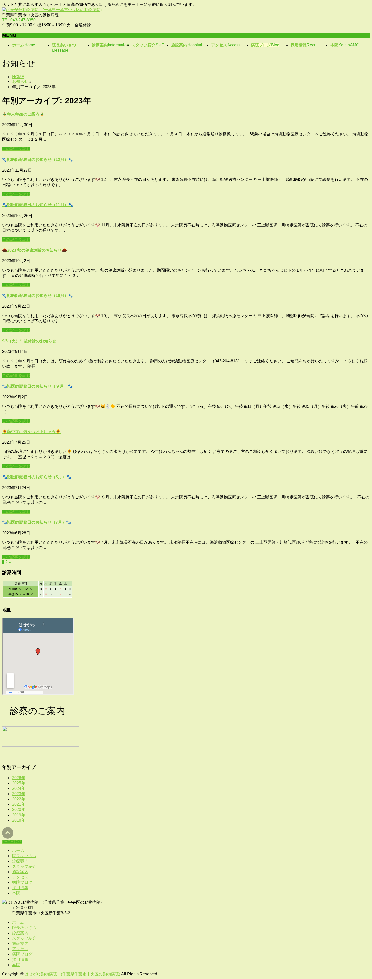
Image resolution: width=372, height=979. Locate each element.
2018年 (18, 820)
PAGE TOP (360, 944)
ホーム (18, 850)
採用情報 (20, 888)
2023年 (18, 794)
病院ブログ (22, 882)
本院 (16, 893)
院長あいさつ (24, 856)
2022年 (18, 799)
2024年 (18, 788)
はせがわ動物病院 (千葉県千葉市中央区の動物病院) (72, 974)
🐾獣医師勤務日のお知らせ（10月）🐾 (37, 295)
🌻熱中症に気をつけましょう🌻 (31, 431)
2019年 (18, 815)
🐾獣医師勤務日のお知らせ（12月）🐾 (37, 159)
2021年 (18, 804)
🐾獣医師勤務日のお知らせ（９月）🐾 (37, 386)
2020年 (18, 809)
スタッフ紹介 (24, 866)
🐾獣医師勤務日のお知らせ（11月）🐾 (37, 205)
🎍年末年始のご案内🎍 (23, 114)
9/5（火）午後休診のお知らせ (29, 341)
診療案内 (20, 861)
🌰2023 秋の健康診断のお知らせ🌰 (34, 250)
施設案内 (20, 872)
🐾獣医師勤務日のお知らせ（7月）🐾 (36, 522)
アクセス (20, 877)
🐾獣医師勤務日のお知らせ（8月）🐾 (36, 477)
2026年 (18, 778)
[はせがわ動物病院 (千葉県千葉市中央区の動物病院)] (52, 10)
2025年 (18, 783)
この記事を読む (16, 149)
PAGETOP (12, 842)
